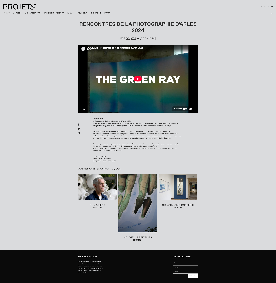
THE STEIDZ (96, 13)
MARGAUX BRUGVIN (32, 13)
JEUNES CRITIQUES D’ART (54, 13)
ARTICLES (17, 13)
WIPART (107, 13)
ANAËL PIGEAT (81, 13)
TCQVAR (6, 13)
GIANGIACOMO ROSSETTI (178, 205)
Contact (263, 6)
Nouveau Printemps (138, 237)
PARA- (69, 13)
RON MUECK (97, 205)
